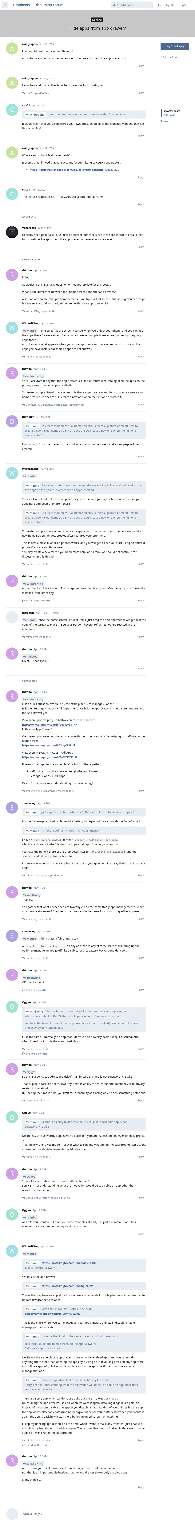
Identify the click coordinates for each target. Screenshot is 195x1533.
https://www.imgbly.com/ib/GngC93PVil (48, 745)
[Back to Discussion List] (5, 5)
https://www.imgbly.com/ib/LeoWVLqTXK (49, 724)
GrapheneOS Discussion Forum (38, 4)
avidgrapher (38, 114)
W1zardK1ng (35, 376)
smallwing (33, 895)
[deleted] (32, 656)
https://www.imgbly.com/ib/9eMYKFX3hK (49, 757)
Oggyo (31, 1072)
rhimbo (31, 331)
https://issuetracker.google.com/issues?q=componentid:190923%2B (74, 170)
